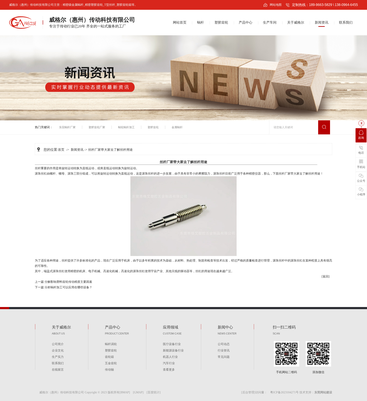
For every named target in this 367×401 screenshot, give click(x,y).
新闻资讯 (321, 22)
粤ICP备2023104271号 (284, 392)
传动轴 (109, 369)
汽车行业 (169, 363)
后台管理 (248, 392)
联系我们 (346, 22)
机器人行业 (170, 356)
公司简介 (58, 344)
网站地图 (276, 4)
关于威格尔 (295, 22)
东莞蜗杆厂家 (67, 127)
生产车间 (270, 22)
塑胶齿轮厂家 (97, 127)
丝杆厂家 (285, 173)
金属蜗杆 (177, 127)
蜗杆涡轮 (111, 344)
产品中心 (245, 22)
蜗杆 (200, 22)
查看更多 (169, 369)
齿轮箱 (109, 356)
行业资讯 (224, 350)
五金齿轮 (111, 363)
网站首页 (179, 22)
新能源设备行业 (173, 350)
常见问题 (224, 356)
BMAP (125, 392)
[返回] (326, 276)
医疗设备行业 (172, 344)
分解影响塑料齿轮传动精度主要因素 (68, 281)
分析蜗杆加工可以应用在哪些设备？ (68, 287)
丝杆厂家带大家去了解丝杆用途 (110, 149)
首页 (61, 149)
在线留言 (58, 369)
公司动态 (224, 344)
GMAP (138, 392)
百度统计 (154, 392)
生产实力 (58, 356)
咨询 (361, 137)
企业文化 (58, 350)
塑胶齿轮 (221, 22)
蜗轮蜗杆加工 (126, 127)
